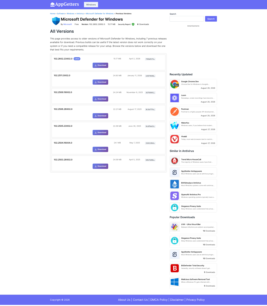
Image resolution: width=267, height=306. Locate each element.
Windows (91, 4)
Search (173, 14)
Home (52, 14)
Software (61, 14)
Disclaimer (177, 299)
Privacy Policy (195, 299)
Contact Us (140, 299)
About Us (124, 299)
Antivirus (80, 14)
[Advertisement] (193, 47)
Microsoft (67, 24)
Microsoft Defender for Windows (100, 14)
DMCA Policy (159, 299)
